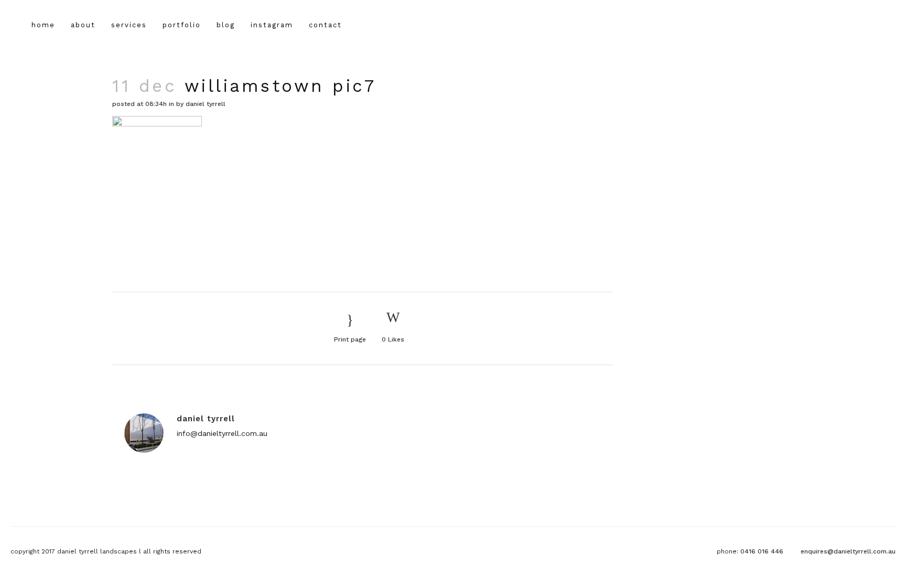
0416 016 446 (761, 551)
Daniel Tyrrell (205, 104)
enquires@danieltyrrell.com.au (848, 551)
